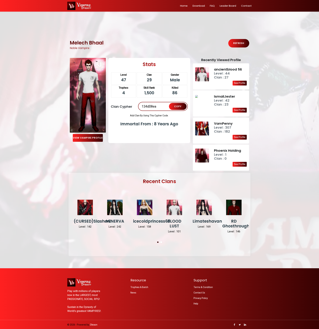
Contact (246, 5)
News (133, 292)
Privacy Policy (201, 298)
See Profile (239, 83)
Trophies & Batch (139, 287)
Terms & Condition (203, 287)
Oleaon (93, 324)
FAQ (212, 5)
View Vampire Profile (88, 137)
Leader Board (228, 5)
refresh (238, 43)
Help (196, 303)
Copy (177, 106)
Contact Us (199, 292)
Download (199, 5)
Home (184, 5)
